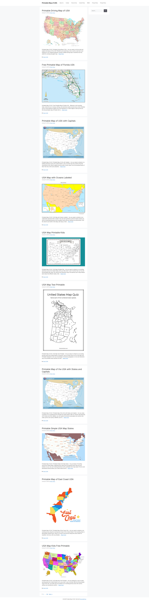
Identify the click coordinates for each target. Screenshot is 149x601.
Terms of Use (74, 2)
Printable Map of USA (49, 3)
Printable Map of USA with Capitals (58, 121)
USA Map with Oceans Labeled (57, 177)
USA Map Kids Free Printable (56, 546)
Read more (61, 54)
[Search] (105, 10)
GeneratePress (83, 599)
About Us (61, 2)
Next (50, 594)
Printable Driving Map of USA (56, 10)
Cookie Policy (82, 2)
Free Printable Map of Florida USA (58, 65)
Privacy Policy (95, 2)
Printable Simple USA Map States (58, 428)
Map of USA (45, 57)
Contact (67, 2)
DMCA (88, 2)
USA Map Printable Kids (53, 232)
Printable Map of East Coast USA (58, 479)
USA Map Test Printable (53, 284)
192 (47, 594)
